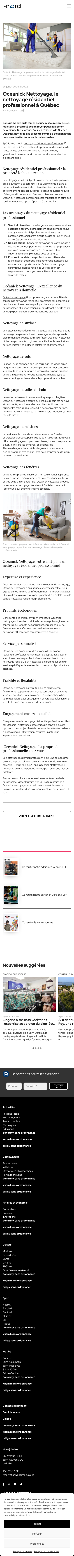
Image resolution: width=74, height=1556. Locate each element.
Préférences (37, 1543)
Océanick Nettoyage (14, 297)
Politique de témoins (22, 1551)
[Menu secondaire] (69, 6)
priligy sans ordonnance (17, 1145)
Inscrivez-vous (58, 1086)
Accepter (37, 1524)
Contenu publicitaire (14, 974)
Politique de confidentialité (46, 1551)
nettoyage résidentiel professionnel (43, 143)
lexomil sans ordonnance (17, 1139)
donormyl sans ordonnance (19, 1132)
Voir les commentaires (37, 816)
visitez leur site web (28, 782)
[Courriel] (22, 110)
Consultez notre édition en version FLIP (45, 867)
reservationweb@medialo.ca (18, 1474)
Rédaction (12, 110)
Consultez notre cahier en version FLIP (44, 895)
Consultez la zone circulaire (37, 922)
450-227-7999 (11, 1471)
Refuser (37, 1534)
